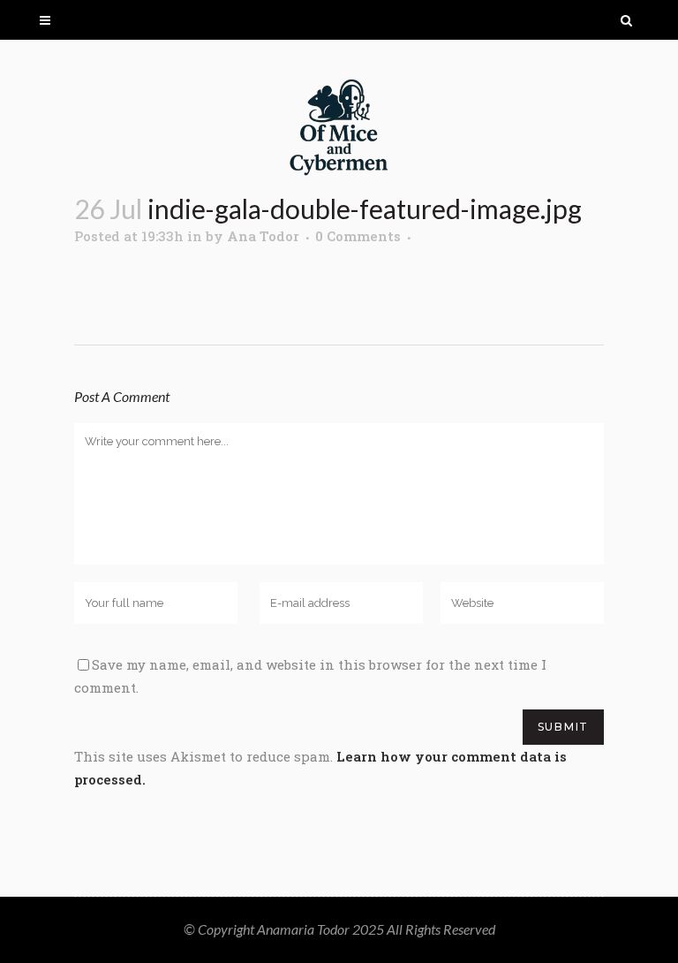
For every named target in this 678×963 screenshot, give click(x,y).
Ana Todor (263, 236)
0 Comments (358, 236)
